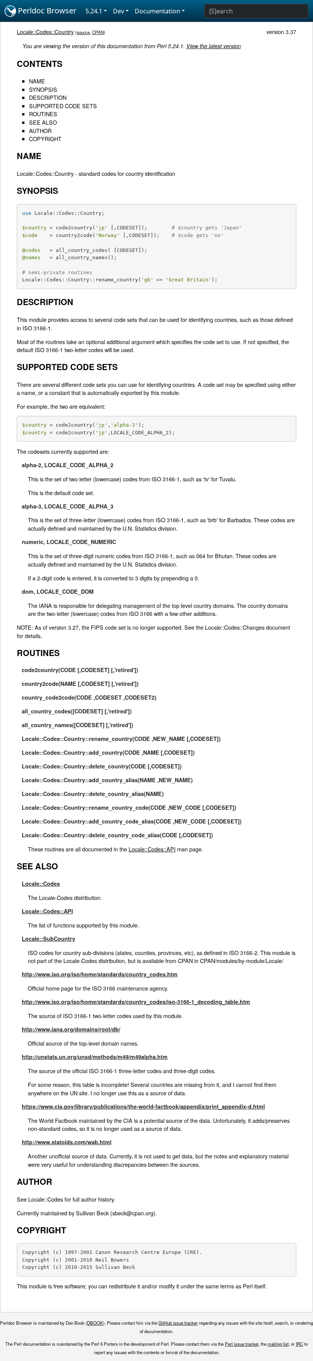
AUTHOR (40, 131)
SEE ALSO (43, 122)
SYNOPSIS (43, 89)
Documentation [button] (157, 11)
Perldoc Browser (46, 10)
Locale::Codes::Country (45, 32)
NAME (37, 81)
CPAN (98, 32)
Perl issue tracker (241, 1344)
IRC (299, 1344)
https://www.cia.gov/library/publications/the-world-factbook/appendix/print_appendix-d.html (143, 1106)
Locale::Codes (41, 883)
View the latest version (213, 46)
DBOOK (95, 1323)
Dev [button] (118, 11)
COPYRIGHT (45, 139)
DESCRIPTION (47, 97)
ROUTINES (43, 114)
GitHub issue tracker (178, 1323)
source (83, 32)
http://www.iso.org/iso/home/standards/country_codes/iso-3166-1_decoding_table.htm (136, 1001)
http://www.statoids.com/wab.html (66, 1142)
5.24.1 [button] (94, 11)
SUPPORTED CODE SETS (63, 106)
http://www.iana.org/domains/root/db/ (71, 1029)
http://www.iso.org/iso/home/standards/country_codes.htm (99, 974)
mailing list (278, 1344)
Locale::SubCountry (48, 938)
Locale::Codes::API (152, 849)
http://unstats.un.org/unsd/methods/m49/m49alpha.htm (95, 1057)
